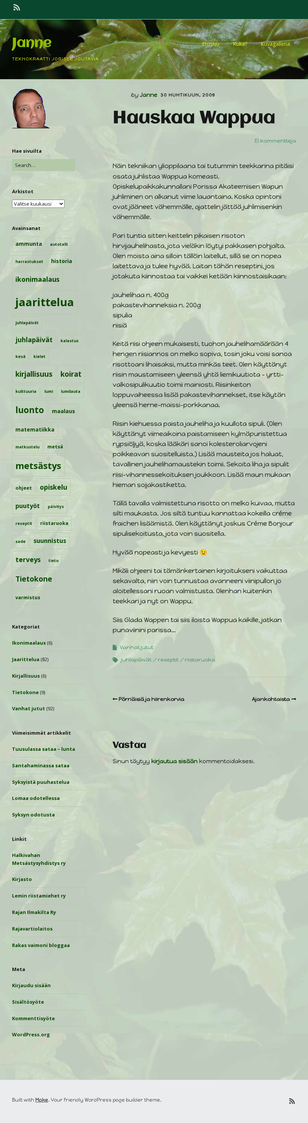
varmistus (27, 597)
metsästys (38, 466)
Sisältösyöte (28, 1001)
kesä (20, 356)
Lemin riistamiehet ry (39, 895)
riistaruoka (54, 523)
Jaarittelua (25, 659)
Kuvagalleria (275, 43)
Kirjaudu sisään (31, 985)
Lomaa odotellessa (36, 798)
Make (41, 1100)
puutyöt (27, 506)
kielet (39, 356)
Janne (31, 43)
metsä (55, 446)
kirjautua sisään (174, 761)
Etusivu (210, 43)
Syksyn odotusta (33, 814)
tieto (53, 560)
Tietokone (33, 579)
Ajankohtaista (271, 699)
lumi (48, 391)
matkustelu (27, 447)
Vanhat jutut (28, 708)
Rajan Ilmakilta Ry (34, 912)
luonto (29, 410)
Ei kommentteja (275, 141)
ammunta (28, 243)
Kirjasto (22, 879)
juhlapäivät (27, 322)
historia (61, 261)
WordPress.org (31, 1034)
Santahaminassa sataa (40, 765)
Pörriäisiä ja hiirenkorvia (151, 699)
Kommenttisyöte (33, 1018)
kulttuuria (25, 391)
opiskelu (53, 487)
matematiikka (34, 429)
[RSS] (17, 7)
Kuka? (240, 43)
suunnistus (49, 541)
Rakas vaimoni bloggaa (41, 945)
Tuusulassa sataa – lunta (43, 749)
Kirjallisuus (26, 675)
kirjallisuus (34, 374)
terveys (28, 559)
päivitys (56, 506)
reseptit (23, 523)
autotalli (59, 244)
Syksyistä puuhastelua (40, 782)
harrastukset (29, 261)
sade (20, 541)
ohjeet (23, 487)
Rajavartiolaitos (32, 928)
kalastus (69, 340)
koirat (71, 374)
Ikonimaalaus (29, 642)
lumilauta (70, 391)
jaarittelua (44, 302)
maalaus (63, 411)
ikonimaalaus (37, 279)
